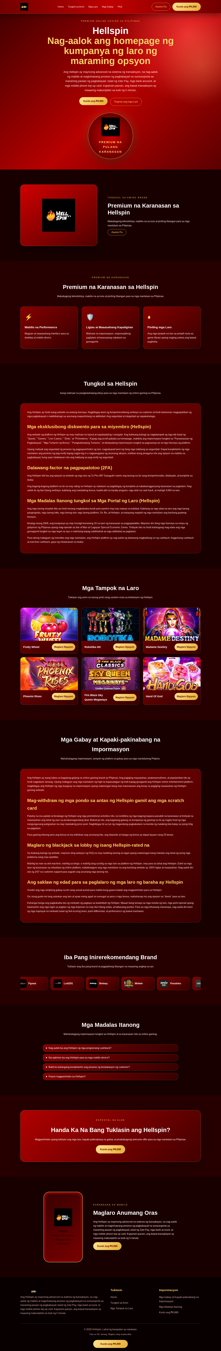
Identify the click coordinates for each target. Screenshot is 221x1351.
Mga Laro (93, 6)
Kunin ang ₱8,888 (186, 6)
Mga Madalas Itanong (170, 1307)
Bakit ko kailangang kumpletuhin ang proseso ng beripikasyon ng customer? (89, 1067)
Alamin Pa (161, 6)
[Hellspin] (24, 7)
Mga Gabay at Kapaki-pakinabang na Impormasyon (179, 1299)
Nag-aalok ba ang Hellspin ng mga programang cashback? (80, 1048)
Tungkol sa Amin (76, 6)
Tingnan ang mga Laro (126, 101)
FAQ (120, 6)
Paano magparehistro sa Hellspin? (67, 1076)
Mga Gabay (108, 6)
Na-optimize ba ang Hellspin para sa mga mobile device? (79, 1057)
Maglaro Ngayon (63, 647)
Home (61, 6)
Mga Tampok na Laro (121, 1308)
